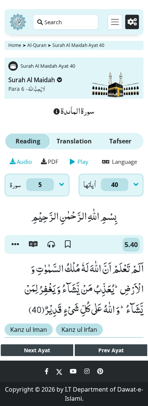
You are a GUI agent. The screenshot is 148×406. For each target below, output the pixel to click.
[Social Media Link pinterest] (100, 371)
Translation (74, 141)
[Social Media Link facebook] (47, 371)
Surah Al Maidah (31, 80)
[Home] (17, 22)
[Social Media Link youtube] (74, 371)
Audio (24, 161)
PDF (53, 161)
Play (82, 161)
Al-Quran (36, 45)
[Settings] (132, 22)
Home (14, 45)
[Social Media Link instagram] (87, 371)
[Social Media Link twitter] (60, 371)
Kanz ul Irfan (79, 329)
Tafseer (120, 141)
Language (123, 161)
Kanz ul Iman (28, 329)
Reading (28, 141)
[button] (15, 244)
